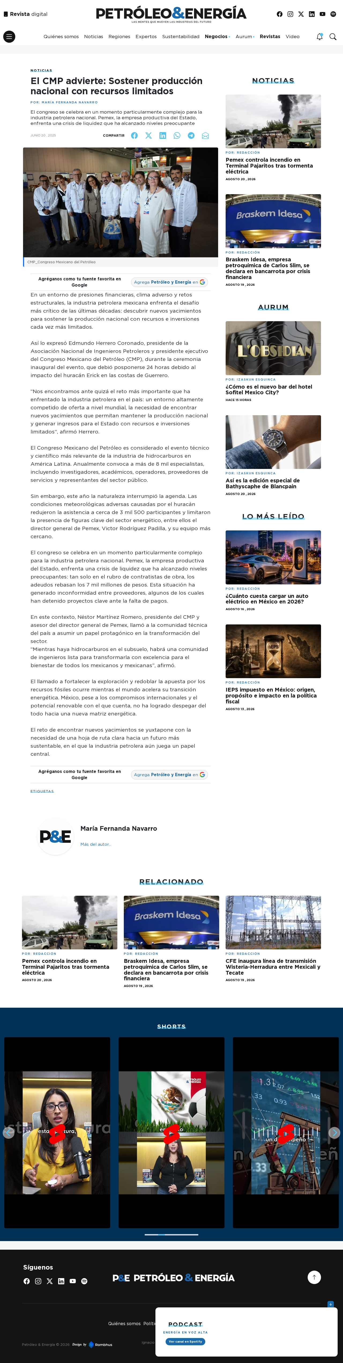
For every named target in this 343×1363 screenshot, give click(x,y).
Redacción (248, 152)
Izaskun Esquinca (256, 379)
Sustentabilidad (181, 36)
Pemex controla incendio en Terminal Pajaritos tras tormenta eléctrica (269, 166)
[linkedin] (313, 14)
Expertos (146, 36)
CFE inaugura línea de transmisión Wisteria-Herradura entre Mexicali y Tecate (273, 967)
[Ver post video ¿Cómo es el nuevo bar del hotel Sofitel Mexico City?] (273, 347)
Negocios (216, 36)
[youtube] (324, 14)
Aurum (244, 36)
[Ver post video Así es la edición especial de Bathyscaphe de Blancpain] (273, 441)
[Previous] (8, 1133)
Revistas (270, 36)
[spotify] (335, 14)
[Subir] (314, 1277)
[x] (303, 14)
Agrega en (166, 282)
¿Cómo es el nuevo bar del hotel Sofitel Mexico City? (269, 390)
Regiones (119, 36)
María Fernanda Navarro (70, 102)
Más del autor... (95, 844)
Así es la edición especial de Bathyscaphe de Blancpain (263, 483)
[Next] (334, 1133)
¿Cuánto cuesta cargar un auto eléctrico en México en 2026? (267, 599)
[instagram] (292, 14)
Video (293, 36)
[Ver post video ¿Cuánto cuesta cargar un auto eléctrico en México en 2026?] (273, 557)
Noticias (93, 36)
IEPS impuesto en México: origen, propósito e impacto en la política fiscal (271, 695)
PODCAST (185, 1324)
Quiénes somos (61, 36)
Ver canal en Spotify (185, 1341)
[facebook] (281, 14)
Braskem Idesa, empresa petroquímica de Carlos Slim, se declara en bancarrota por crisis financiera (268, 268)
